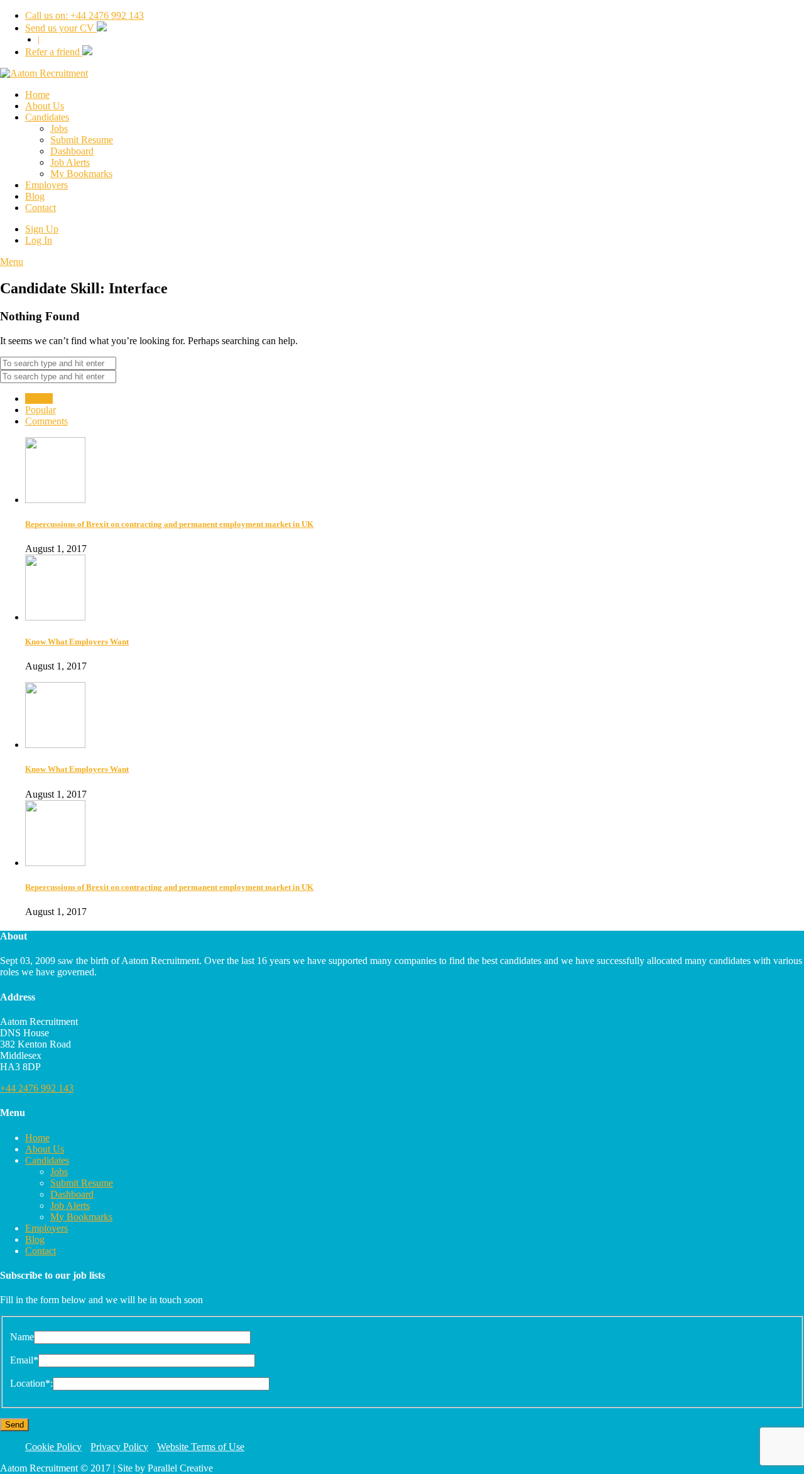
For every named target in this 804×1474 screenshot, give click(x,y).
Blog (35, 196)
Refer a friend (53, 51)
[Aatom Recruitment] (44, 73)
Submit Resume (81, 139)
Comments (46, 421)
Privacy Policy (119, 1446)
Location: (31, 1383)
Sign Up (41, 229)
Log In (38, 240)
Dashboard (72, 151)
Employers (46, 185)
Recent (39, 398)
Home (37, 94)
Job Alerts (70, 162)
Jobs (59, 128)
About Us (44, 105)
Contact (40, 207)
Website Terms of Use (200, 1446)
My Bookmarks (81, 173)
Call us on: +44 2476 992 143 (84, 15)
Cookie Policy (53, 1446)
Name (22, 1336)
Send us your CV (61, 28)
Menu (11, 261)
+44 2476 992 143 (36, 1088)
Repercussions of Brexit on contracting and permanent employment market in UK (169, 524)
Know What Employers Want (77, 641)
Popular (40, 409)
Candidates (47, 117)
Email (24, 1360)
